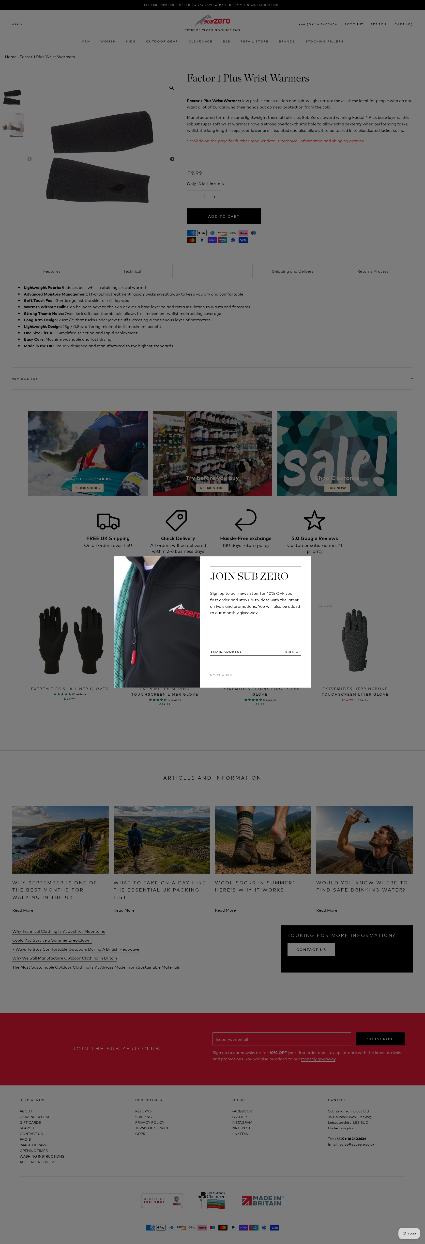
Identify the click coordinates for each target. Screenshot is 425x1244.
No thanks (221, 675)
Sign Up (293, 651)
